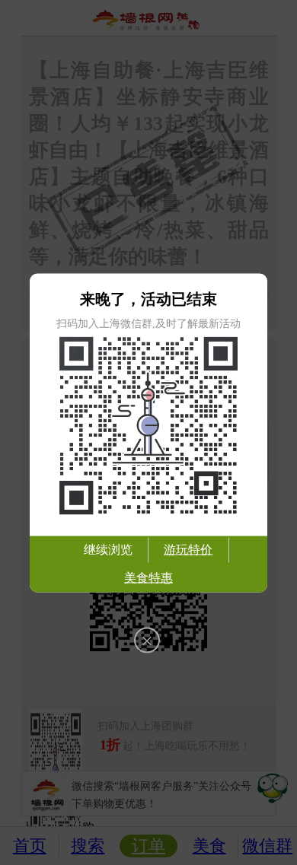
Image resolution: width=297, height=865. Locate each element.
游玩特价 (188, 548)
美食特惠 (148, 577)
